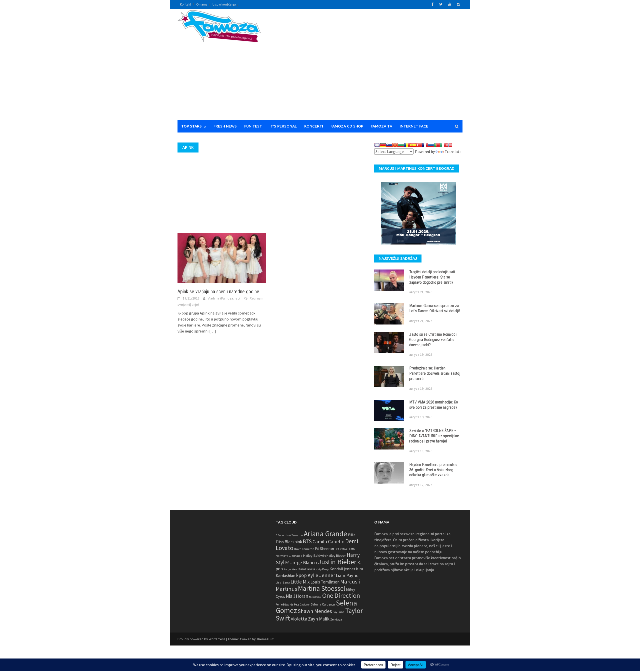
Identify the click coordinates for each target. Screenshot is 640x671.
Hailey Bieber (336, 555)
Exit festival (341, 549)
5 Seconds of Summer (289, 535)
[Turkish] (419, 145)
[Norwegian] (449, 145)
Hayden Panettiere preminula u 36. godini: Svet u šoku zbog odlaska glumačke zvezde (433, 470)
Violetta (299, 619)
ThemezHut (265, 639)
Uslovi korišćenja (224, 4)
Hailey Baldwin (314, 555)
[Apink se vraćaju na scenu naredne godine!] (222, 257)
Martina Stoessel (321, 588)
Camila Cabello (328, 541)
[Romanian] (407, 145)
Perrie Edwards (284, 604)
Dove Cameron (304, 549)
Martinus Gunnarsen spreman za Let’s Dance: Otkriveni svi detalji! (434, 308)
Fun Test (253, 126)
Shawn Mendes (315, 611)
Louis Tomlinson (325, 582)
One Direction (341, 595)
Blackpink (293, 541)
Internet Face (414, 126)
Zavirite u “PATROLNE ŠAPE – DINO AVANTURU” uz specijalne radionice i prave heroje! (434, 436)
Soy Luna (338, 612)
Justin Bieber (337, 561)
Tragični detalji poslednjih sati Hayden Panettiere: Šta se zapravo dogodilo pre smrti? (432, 277)
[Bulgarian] (401, 145)
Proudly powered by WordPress (202, 639)
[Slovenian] (389, 145)
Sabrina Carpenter (323, 604)
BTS (307, 541)
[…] (212, 331)
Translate (453, 151)
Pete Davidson (302, 604)
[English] (377, 145)
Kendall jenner (342, 569)
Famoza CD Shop (346, 126)
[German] (383, 145)
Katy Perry (322, 569)
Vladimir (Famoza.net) (224, 298)
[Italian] (443, 145)
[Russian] (431, 145)
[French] (425, 145)
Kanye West (291, 569)
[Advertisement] (367, 67)
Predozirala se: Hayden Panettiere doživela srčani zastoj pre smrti (434, 373)
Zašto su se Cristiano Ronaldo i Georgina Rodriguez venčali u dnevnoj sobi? (433, 339)
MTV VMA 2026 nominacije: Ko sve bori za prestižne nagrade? (433, 405)
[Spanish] (413, 145)
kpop (301, 575)
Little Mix (300, 582)
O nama (202, 4)
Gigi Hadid (295, 556)
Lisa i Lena (283, 582)
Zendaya (336, 619)
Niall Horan (297, 596)
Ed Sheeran (324, 548)
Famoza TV (381, 126)
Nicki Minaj (315, 596)
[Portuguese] (437, 145)
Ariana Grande (325, 533)
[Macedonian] (395, 145)
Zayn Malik (319, 619)
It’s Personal (283, 126)
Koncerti (313, 126)
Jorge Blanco (303, 563)
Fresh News (225, 126)
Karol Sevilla (306, 569)
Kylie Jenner (321, 575)
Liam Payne (347, 575)
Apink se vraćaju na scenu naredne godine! (219, 291)
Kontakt (185, 4)
